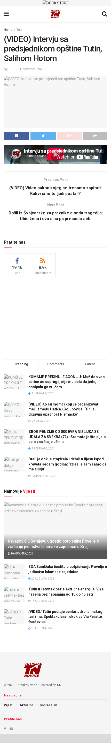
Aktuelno (26, 705)
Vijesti (8, 705)
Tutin (20, 30)
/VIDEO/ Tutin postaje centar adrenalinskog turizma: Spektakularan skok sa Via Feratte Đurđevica (65, 617)
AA (59, 685)
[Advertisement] (55, 317)
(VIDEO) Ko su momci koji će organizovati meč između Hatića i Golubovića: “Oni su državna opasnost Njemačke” (63, 409)
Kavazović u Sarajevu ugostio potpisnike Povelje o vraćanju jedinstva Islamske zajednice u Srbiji (53, 544)
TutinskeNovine (26, 685)
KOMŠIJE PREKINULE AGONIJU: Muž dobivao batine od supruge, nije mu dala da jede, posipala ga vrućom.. (66, 382)
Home (8, 30)
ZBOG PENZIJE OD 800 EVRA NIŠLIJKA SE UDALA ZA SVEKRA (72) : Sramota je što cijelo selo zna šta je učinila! (67, 437)
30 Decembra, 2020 (30, 69)
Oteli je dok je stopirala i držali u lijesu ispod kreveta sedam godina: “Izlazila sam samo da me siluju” (67, 464)
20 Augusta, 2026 (21, 553)
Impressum (48, 705)
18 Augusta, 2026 (42, 600)
